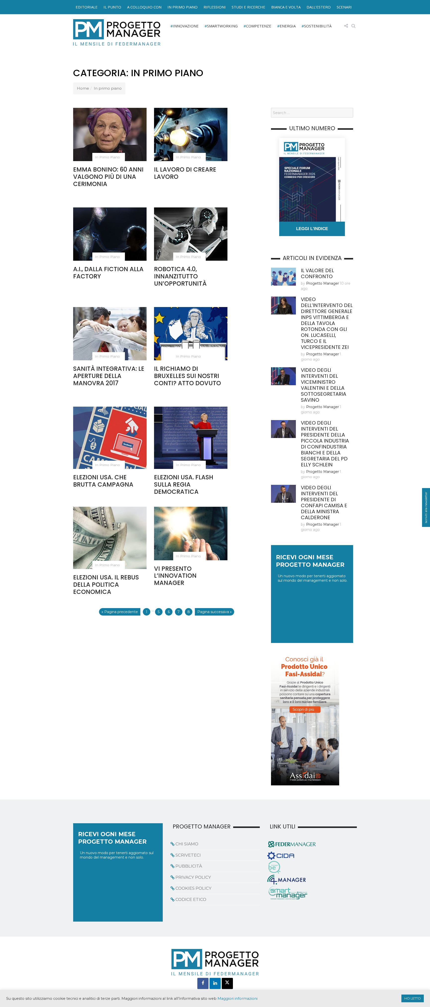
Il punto (112, 6)
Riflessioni (215, 6)
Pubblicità (188, 866)
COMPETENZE (258, 25)
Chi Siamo (186, 843)
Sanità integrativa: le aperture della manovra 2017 (108, 376)
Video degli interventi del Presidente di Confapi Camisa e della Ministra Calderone (324, 502)
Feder (61, 12)
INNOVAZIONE (186, 25)
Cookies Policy (193, 888)
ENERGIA (288, 25)
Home (83, 88)
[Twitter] (227, 983)
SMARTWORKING (222, 25)
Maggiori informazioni (237, 998)
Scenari (344, 6)
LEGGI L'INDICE (312, 228)
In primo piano (182, 6)
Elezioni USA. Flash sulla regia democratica (183, 484)
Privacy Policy (193, 877)
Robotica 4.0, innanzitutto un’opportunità (180, 276)
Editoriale (87, 6)
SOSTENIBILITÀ (317, 25)
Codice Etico (190, 899)
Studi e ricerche (248, 6)
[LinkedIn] (215, 983)
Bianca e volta (286, 6)
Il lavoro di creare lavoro (185, 173)
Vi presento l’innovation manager (175, 576)
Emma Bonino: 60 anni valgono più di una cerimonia (108, 176)
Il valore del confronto (317, 273)
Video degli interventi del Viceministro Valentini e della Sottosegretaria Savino (323, 385)
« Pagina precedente (120, 612)
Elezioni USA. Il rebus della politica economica (106, 584)
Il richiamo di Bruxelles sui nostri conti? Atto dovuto (187, 376)
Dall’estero (319, 6)
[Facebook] (203, 983)
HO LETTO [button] (412, 998)
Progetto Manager (322, 283)
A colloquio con (144, 6)
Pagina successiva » (214, 612)
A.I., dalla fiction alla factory (108, 272)
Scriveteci (188, 855)
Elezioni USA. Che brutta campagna (103, 481)
